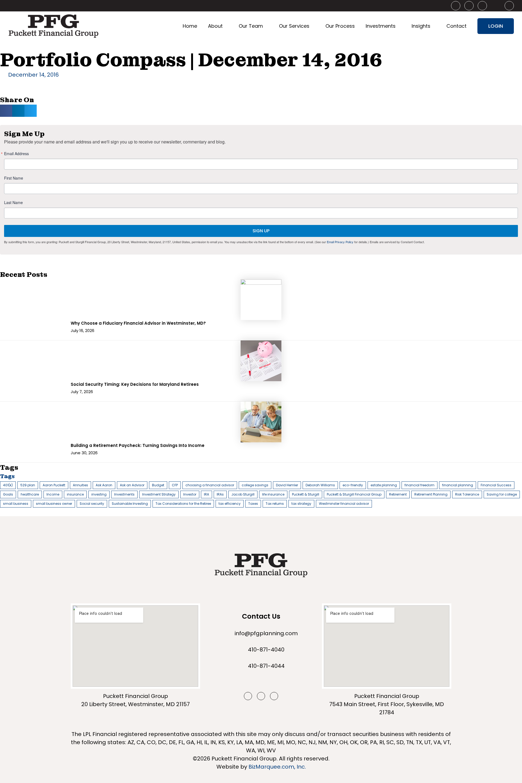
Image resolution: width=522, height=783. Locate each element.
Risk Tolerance (467, 494)
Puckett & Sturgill (305, 494)
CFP (175, 485)
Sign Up (261, 231)
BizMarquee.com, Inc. (277, 767)
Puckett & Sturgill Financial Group (354, 494)
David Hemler (287, 485)
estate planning (384, 485)
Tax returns (275, 503)
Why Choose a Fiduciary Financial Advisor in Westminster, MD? (138, 323)
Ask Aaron (104, 485)
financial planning (457, 485)
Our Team (251, 26)
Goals (8, 494)
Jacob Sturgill (242, 494)
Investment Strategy (159, 494)
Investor (189, 494)
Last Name (13, 202)
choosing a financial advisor (209, 485)
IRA (206, 494)
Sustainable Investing (130, 503)
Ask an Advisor (132, 485)
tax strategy (301, 503)
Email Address (16, 153)
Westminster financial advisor (344, 503)
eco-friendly (353, 485)
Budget (158, 485)
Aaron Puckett (54, 485)
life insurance (273, 494)
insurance (75, 494)
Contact (456, 26)
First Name (13, 178)
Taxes (253, 503)
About (215, 26)
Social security (92, 503)
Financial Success (496, 485)
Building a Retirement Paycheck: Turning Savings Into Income (137, 445)
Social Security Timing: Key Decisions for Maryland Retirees (135, 384)
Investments (381, 26)
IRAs (220, 494)
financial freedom (419, 485)
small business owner (54, 503)
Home (190, 26)
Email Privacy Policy (340, 242)
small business (15, 503)
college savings (255, 485)
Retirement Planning (431, 494)
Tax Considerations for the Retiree (183, 503)
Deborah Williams (320, 485)
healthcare (30, 494)
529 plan (27, 485)
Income (52, 494)
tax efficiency (230, 503)
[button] (6, 111)
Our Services (294, 26)
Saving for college (502, 494)
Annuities (80, 485)
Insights (421, 26)
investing (99, 494)
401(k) (8, 485)
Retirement (398, 494)
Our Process (340, 26)
